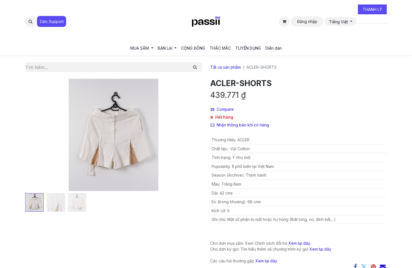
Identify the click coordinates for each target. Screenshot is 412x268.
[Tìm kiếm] (195, 67)
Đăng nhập (307, 21)
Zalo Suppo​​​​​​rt (52, 21)
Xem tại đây (320, 249)
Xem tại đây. (299, 243)
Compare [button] (225, 109)
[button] (30, 21)
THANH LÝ (372, 9)
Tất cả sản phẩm (225, 67)
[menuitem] (142, 48)
